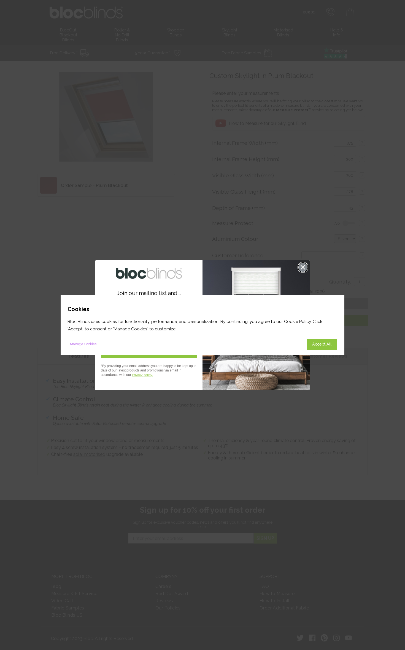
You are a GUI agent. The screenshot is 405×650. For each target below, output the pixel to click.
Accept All (321, 344)
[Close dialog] (303, 267)
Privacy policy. (142, 375)
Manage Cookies (83, 344)
